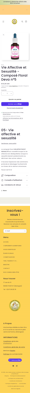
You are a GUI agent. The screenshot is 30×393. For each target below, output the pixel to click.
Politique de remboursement (17, 376)
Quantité (3, 90)
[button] (3, 21)
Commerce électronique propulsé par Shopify (17, 374)
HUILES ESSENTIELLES (9, 249)
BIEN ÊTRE (6, 264)
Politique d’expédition (11, 383)
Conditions (7, 341)
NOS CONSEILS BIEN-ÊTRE (11, 272)
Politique (6, 354)
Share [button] (5, 190)
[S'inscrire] (25, 231)
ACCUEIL (6, 242)
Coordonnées (22, 383)
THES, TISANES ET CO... (10, 261)
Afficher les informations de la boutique (13, 119)
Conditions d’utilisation (15, 381)
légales (12, 350)
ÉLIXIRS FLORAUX (8, 253)
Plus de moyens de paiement (15, 108)
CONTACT (6, 268)
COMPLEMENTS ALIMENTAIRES (12, 246)
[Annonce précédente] (3, 10)
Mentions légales (15, 388)
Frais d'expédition (13, 86)
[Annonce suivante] (27, 10)
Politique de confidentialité (15, 378)
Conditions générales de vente (14, 347)
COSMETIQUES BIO (9, 257)
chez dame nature (10, 372)
